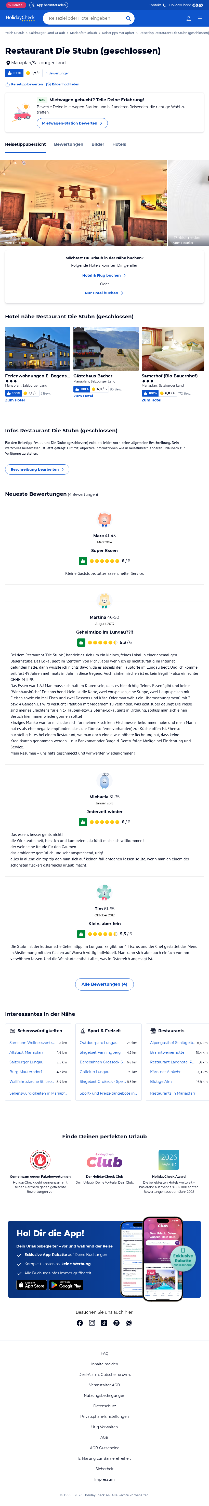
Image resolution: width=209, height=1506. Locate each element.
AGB (104, 1437)
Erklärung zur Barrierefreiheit (104, 1458)
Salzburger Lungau (26, 1062)
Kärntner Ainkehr (165, 1072)
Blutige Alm (161, 1081)
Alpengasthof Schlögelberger (173, 1042)
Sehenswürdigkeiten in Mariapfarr (38, 1093)
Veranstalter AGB (104, 1385)
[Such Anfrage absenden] (128, 18)
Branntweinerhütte (167, 1052)
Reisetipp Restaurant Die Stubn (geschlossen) (174, 33)
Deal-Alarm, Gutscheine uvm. (105, 1374)
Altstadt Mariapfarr (26, 1052)
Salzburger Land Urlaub (47, 33)
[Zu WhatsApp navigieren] (129, 1323)
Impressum (104, 1479)
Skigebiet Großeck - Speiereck (103, 1081)
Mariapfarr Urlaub (83, 33)
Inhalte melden (104, 1364)
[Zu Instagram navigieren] (92, 1323)
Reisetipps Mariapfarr (118, 33)
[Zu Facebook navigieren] (80, 1323)
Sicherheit (105, 1469)
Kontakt (155, 5)
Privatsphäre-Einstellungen (104, 1416)
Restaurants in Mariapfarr (172, 1093)
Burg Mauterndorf (25, 1072)
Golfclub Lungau (94, 1072)
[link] (189, 18)
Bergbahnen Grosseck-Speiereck (103, 1062)
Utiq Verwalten (104, 1427)
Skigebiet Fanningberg (100, 1052)
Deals (14, 5)
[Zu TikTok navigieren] (104, 1323)
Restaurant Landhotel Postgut (173, 1062)
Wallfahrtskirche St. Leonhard (32, 1081)
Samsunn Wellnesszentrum (33, 1042)
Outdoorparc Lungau (98, 1042)
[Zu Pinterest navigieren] (116, 1323)
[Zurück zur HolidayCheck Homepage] (20, 18)
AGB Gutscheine (104, 1448)
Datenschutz (104, 1406)
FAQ (105, 1353)
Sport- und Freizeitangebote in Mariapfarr (108, 1093)
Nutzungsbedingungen (104, 1395)
